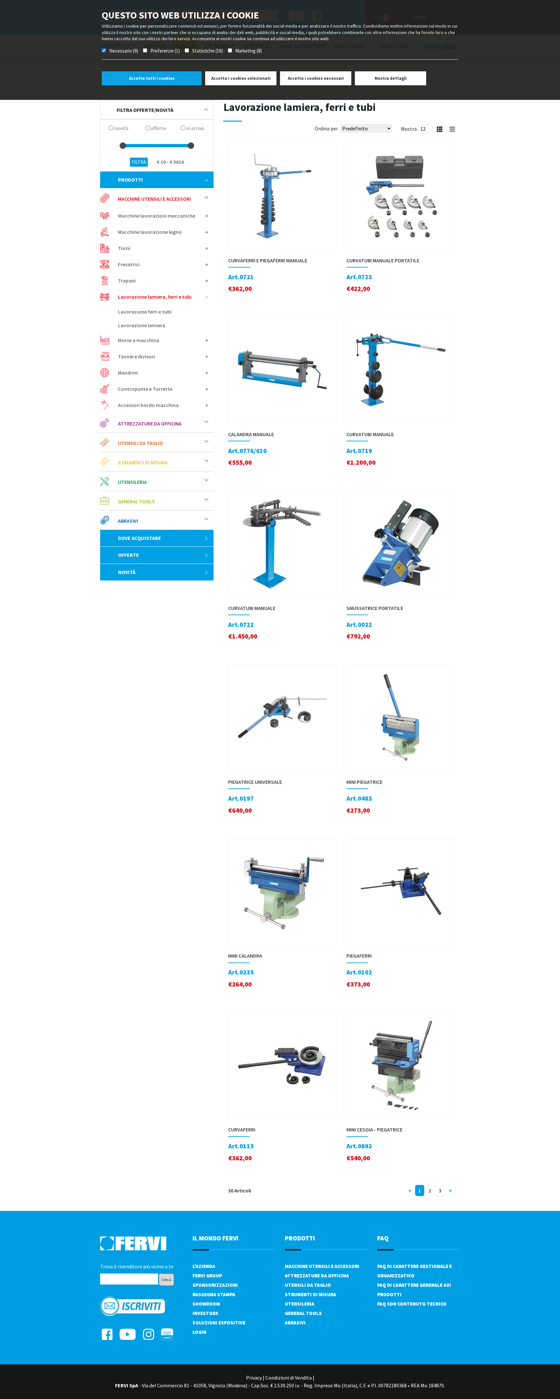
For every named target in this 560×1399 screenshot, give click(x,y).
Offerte (128, 555)
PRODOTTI (300, 1238)
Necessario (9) (123, 51)
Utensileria (299, 1304)
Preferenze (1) (165, 51)
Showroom (206, 1304)
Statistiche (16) (207, 51)
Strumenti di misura (310, 1294)
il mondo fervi (215, 1238)
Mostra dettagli (391, 78)
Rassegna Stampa (213, 1294)
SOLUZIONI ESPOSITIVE (218, 1323)
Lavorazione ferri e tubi (144, 311)
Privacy (254, 1377)
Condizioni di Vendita (288, 1377)
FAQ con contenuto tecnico (412, 1304)
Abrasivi (295, 1323)
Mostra (409, 129)
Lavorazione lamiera (141, 325)
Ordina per (326, 128)
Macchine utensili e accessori (322, 1266)
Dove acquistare (139, 538)
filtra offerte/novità (145, 110)
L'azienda (203, 1266)
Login (199, 1332)
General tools (303, 1313)
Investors (205, 1313)
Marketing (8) (248, 51)
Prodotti (130, 179)
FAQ (383, 1238)
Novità (126, 572)
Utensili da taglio (308, 1285)
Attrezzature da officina (317, 1276)
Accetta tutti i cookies (152, 78)
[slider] (123, 145)
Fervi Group (207, 1276)
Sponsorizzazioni (215, 1285)
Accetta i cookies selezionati (241, 78)
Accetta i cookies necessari (316, 78)
